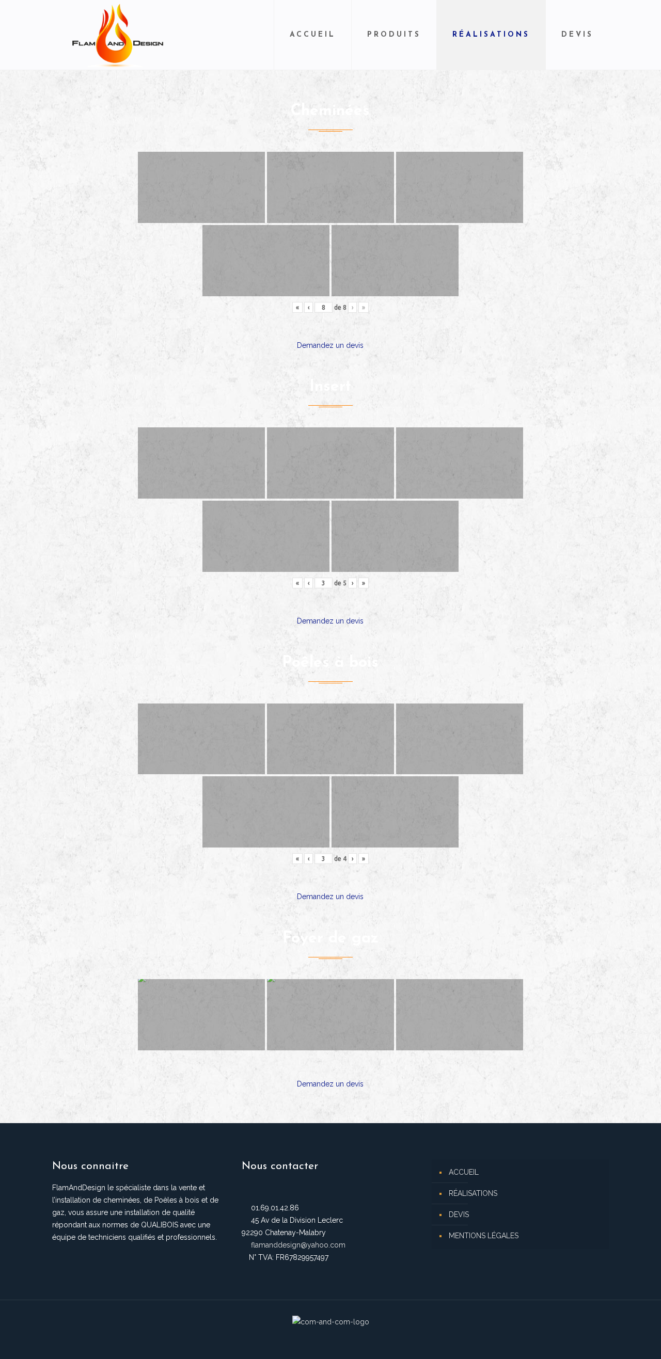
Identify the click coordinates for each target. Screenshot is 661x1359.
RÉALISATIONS (473, 1193)
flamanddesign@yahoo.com (298, 1245)
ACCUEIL (464, 1172)
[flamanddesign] (117, 35)
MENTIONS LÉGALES (483, 1236)
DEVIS (459, 1214)
